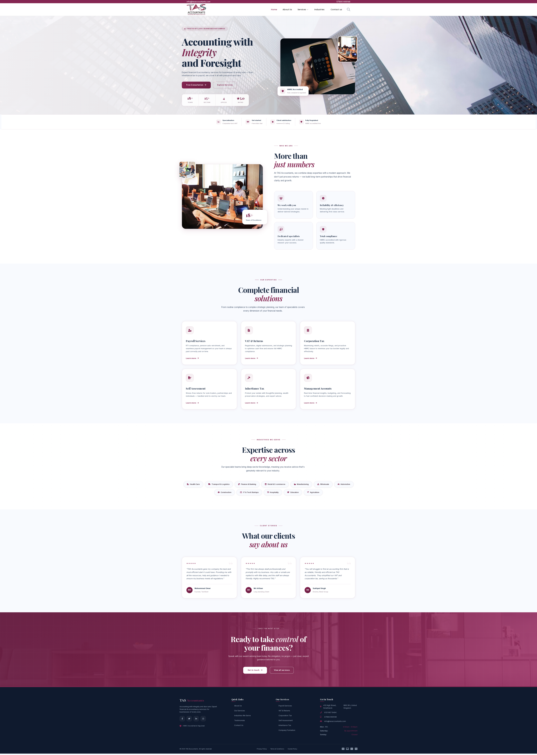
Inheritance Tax (285, 725)
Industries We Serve (242, 715)
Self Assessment (286, 720)
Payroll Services (285, 706)
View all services (282, 670)
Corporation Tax (285, 715)
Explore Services (225, 85)
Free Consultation (194, 85)
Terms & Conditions (277, 749)
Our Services (239, 711)
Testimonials (239, 720)
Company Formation (287, 730)
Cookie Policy (292, 749)
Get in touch (253, 670)
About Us (238, 706)
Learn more (191, 358)
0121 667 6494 (330, 712)
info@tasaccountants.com (335, 721)
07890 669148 (330, 717)
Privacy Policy (262, 749)
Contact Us (238, 725)
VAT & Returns (284, 711)
